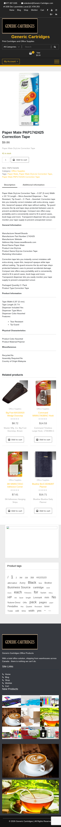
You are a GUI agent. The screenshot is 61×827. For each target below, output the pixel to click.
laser (21, 598)
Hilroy (51, 593)
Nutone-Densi (14, 602)
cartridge (38, 587)
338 (26, 578)
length (28, 598)
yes (39, 610)
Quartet (29, 606)
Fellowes (27, 593)
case (48, 588)
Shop (26, 10)
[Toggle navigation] (56, 61)
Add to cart (21, 160)
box (40, 583)
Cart (42, 10)
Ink (15, 598)
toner (47, 606)
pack (33, 602)
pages (43, 602)
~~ (49, 611)
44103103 (41, 577)
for (36, 592)
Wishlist (34, 10)
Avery (22, 583)
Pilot (22, 606)
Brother (48, 583)
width (31, 610)
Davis (9, 593)
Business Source (19, 587)
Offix (25, 603)
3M (20, 578)
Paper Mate (13, 174)
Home (11, 10)
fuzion (43, 593)
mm (47, 597)
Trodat (10, 611)
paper (51, 603)
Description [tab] (9, 185)
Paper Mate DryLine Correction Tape (35, 174)
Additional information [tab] (34, 185)
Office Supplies (18, 171)
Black (32, 582)
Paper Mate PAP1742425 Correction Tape (21, 177)
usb (17, 611)
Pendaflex (13, 606)
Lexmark (37, 597)
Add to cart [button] (16, 439)
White (24, 611)
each (18, 592)
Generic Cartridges (30, 36)
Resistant (38, 607)
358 (32, 577)
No (54, 597)
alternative (12, 583)
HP (10, 597)
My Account (10, 61)
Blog (19, 10)
